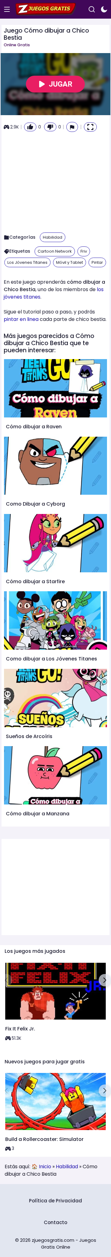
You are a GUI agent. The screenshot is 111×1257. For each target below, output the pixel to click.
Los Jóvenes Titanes (27, 262)
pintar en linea (21, 319)
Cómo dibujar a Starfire (35, 581)
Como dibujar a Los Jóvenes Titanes (51, 658)
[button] (72, 127)
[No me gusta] (50, 127)
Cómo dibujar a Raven (34, 426)
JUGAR (60, 84)
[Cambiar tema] (104, 9)
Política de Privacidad (55, 1200)
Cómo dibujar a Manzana (37, 813)
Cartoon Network (55, 251)
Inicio (45, 1166)
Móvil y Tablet (69, 262)
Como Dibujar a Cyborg (35, 503)
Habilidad (52, 237)
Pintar (97, 262)
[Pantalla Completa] (90, 127)
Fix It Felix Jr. (20, 1028)
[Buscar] (92, 9)
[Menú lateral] (7, 9)
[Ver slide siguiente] (105, 980)
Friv (83, 251)
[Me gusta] (30, 127)
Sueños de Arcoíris (29, 736)
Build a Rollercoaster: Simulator (44, 1139)
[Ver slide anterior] (6, 980)
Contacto (55, 1222)
